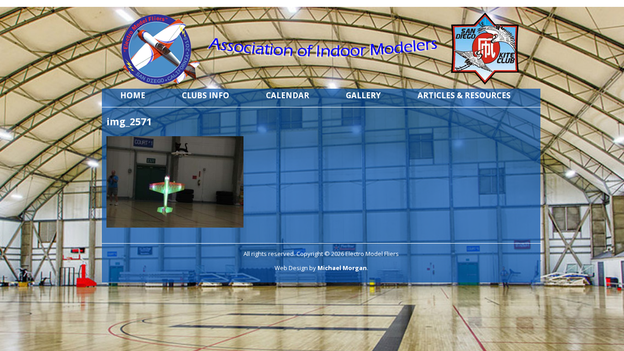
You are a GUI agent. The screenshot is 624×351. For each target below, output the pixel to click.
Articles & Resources (464, 95)
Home (132, 95)
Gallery (363, 95)
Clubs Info (205, 95)
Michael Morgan (342, 268)
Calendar (287, 95)
